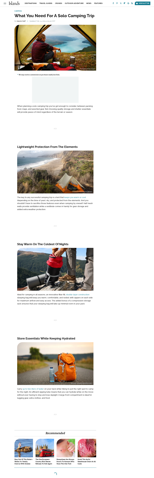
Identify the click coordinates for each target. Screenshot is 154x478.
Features (98, 3)
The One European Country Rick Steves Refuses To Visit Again (44, 461)
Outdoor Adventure (74, 3)
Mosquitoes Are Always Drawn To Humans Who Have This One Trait (65, 461)
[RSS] (132, 3)
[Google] (128, 3)
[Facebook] (113, 3)
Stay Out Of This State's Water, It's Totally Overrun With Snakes (23, 461)
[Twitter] (121, 3)
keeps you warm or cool (75, 197)
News (88, 3)
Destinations (31, 3)
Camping (18, 11)
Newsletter (144, 3)
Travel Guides (45, 3)
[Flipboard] (125, 3)
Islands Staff (21, 21)
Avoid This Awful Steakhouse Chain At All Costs (87, 461)
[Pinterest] (117, 3)
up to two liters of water (33, 389)
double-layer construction (77, 294)
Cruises (58, 3)
